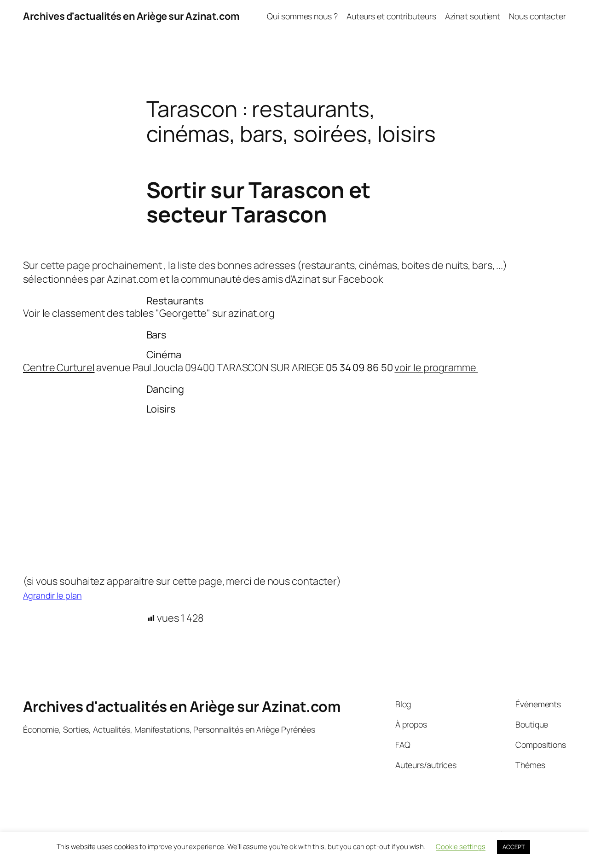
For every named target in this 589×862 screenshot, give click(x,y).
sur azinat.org (243, 313)
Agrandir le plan (52, 595)
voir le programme (436, 367)
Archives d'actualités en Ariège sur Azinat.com (131, 16)
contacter (314, 581)
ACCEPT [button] (513, 847)
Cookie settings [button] (460, 846)
